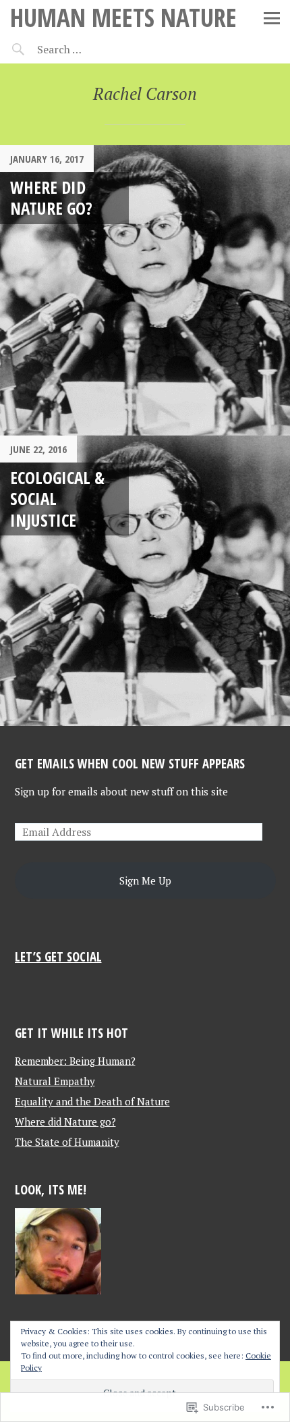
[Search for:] (92, 49)
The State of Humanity (67, 1142)
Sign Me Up (145, 880)
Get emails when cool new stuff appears (130, 763)
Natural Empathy (55, 1081)
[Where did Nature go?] (145, 290)
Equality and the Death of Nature (92, 1101)
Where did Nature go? (51, 197)
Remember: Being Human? (75, 1061)
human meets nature (123, 17)
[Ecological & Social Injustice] (145, 581)
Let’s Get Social (58, 956)
